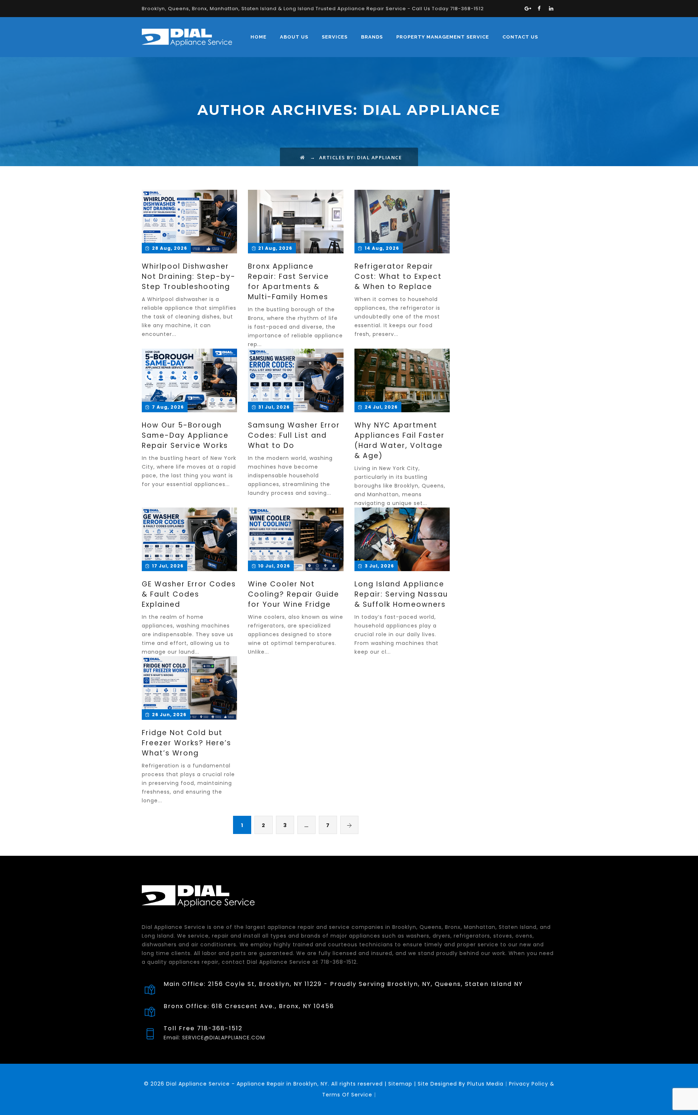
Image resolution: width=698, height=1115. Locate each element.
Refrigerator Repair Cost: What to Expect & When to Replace (398, 276)
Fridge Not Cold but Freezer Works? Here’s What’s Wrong (186, 743)
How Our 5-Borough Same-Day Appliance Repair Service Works (185, 435)
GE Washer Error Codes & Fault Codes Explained (189, 594)
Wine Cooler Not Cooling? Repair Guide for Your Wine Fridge (293, 594)
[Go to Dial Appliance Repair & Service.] (302, 157)
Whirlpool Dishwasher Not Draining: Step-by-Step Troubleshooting (189, 276)
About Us (294, 37)
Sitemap (400, 1083)
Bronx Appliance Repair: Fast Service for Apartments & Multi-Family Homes (288, 281)
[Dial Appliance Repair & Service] (187, 37)
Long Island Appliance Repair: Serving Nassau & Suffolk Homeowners (401, 594)
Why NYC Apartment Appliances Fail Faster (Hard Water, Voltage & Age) (399, 440)
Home (258, 37)
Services (335, 37)
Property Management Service (442, 37)
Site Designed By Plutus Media (460, 1083)
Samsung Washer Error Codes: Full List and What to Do (294, 435)
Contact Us (520, 37)
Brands (372, 37)
